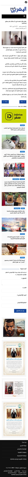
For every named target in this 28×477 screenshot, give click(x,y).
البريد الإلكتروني (21, 295)
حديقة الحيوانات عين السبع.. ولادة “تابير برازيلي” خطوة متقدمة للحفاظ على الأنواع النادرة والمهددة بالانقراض (14, 156)
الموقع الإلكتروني (21, 303)
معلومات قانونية (22, 452)
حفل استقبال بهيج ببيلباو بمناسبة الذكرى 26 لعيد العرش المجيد (16, 212)
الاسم (24, 288)
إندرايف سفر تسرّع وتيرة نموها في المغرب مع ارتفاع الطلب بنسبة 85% (14, 129)
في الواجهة (22, 28)
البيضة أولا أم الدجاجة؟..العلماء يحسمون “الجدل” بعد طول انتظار (14, 261)
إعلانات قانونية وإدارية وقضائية (18, 459)
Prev (22, 102)
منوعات (17, 28)
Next (6, 102)
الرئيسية (22, 179)
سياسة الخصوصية (21, 456)
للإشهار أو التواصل (21, 449)
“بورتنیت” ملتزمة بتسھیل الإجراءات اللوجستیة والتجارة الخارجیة (16, 238)
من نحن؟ (24, 442)
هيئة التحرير (23, 446)
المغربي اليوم (22, 26)
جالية (23, 208)
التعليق (23, 278)
